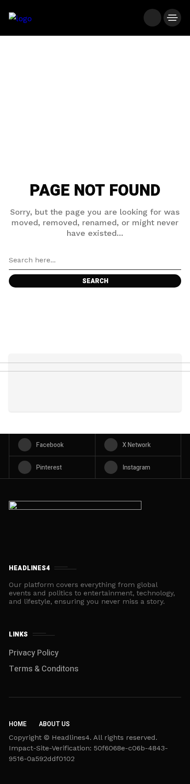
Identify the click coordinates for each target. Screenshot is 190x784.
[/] (152, 18)
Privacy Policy (34, 653)
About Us (54, 724)
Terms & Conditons (44, 669)
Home (18, 724)
